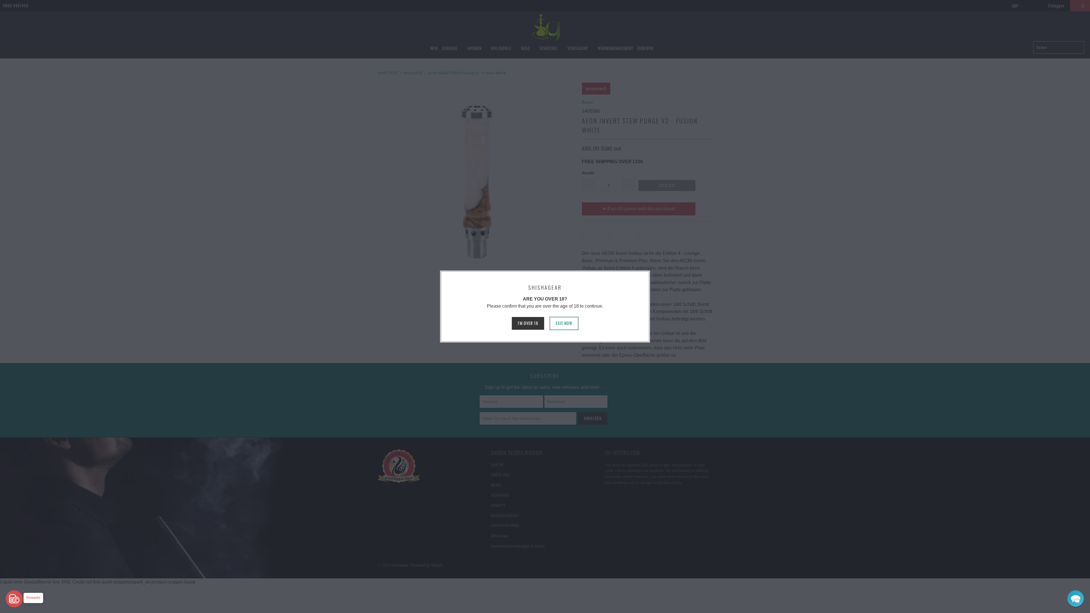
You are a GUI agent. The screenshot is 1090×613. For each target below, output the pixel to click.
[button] (1075, 598)
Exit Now (564, 323)
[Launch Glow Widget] (14, 598)
